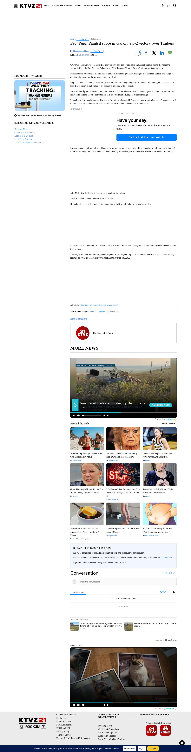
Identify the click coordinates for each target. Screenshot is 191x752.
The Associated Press (81, 51)
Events (116, 5)
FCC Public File (63, 728)
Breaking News (21, 129)
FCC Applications (64, 725)
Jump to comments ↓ (79, 319)
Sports (78, 5)
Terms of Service (63, 735)
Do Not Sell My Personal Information (73, 738)
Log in (165, 573)
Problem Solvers (91, 5)
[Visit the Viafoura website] (171, 640)
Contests (106, 5)
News (46, 5)
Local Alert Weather (62, 5)
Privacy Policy (62, 731)
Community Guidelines (66, 714)
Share (125, 5)
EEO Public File (63, 721)
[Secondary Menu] (18, 5)
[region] (123, 606)
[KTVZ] (31, 5)
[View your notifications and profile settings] (174, 592)
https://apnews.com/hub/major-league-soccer (99, 305)
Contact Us (61, 718)
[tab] (78, 592)
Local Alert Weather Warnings (27, 142)
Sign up (172, 573)
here (124, 562)
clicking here (166, 557)
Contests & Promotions (24, 132)
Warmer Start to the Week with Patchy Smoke (39, 115)
